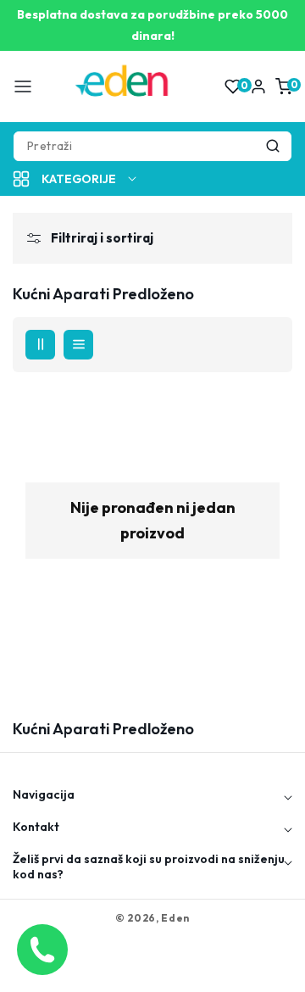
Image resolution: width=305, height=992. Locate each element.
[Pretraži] (272, 146)
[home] (152, 970)
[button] (23, 86)
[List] (78, 344)
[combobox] (152, 146)
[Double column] (40, 344)
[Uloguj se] (258, 86)
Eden (175, 917)
